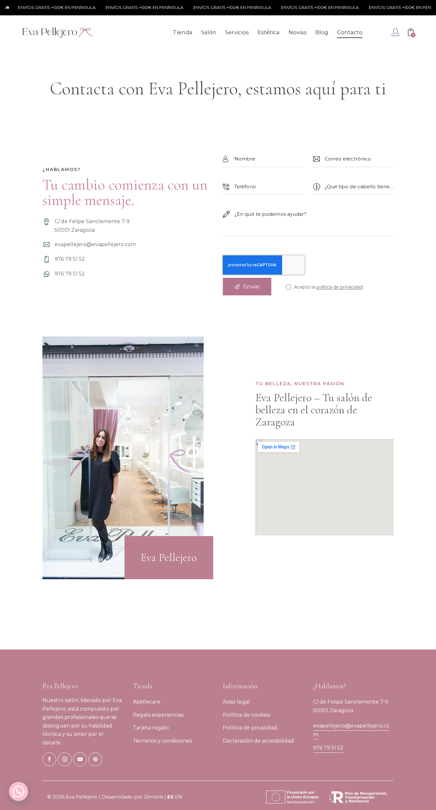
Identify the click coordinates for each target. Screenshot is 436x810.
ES (170, 797)
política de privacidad (339, 287)
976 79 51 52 (328, 748)
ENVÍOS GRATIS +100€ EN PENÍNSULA (46, 7)
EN (178, 797)
